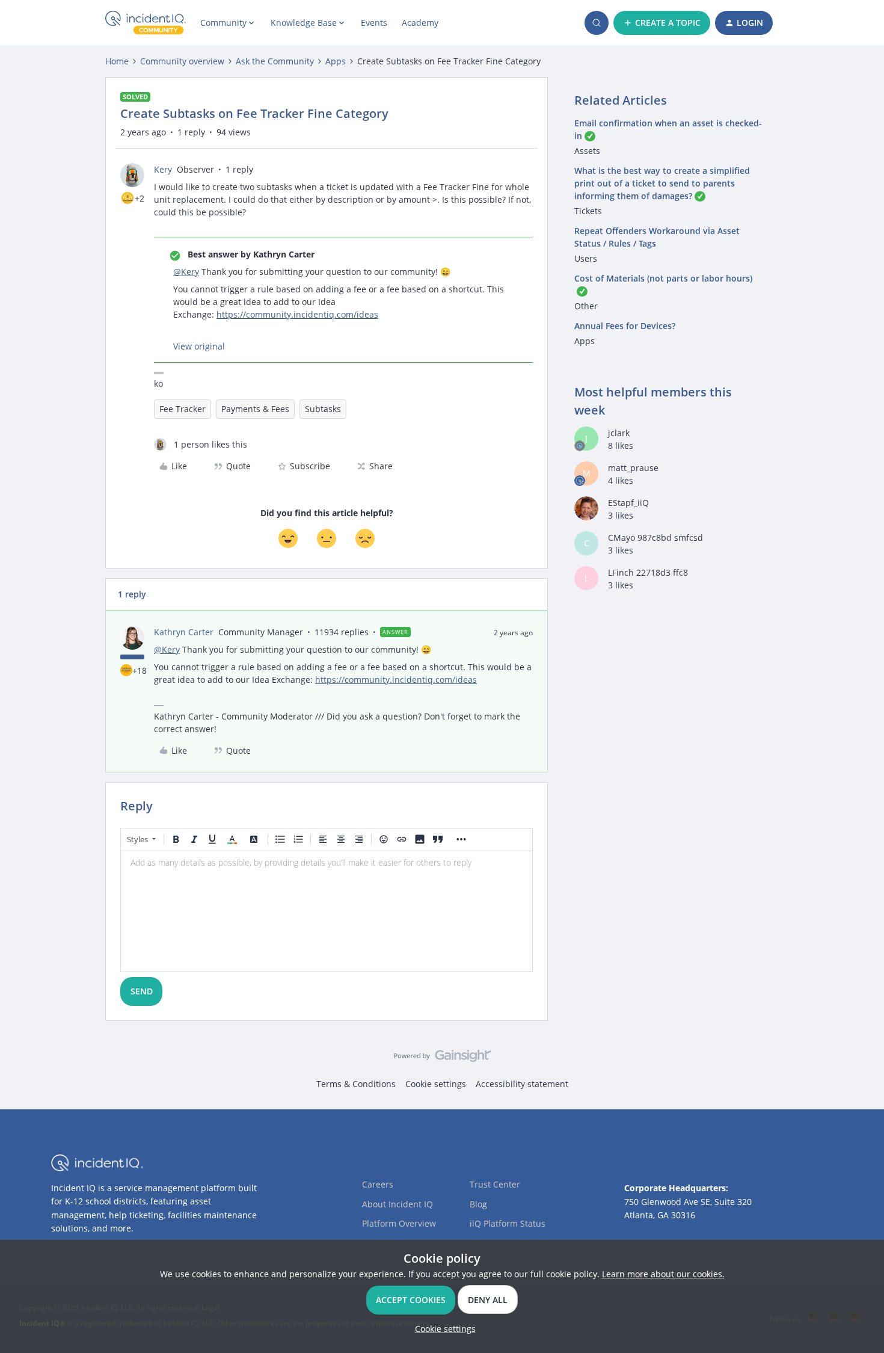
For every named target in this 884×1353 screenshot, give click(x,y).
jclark (619, 433)
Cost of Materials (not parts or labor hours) (663, 278)
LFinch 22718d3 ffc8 (648, 572)
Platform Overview (399, 1223)
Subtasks (323, 409)
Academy (420, 22)
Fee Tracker (182, 409)
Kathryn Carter (183, 632)
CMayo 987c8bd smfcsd (655, 537)
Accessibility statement (522, 1083)
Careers (377, 1184)
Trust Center (495, 1184)
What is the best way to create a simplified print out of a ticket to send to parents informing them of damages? (662, 183)
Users (585, 258)
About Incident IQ (397, 1204)
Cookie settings (435, 1083)
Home (117, 61)
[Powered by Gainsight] (442, 1059)
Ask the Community (275, 61)
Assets (587, 150)
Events (374, 22)
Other (586, 306)
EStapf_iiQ (628, 502)
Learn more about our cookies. (663, 1274)
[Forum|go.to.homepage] (145, 23)
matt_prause (633, 467)
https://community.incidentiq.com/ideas (297, 314)
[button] (661, 23)
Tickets (588, 211)
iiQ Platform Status (507, 1223)
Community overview (182, 61)
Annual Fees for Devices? (624, 325)
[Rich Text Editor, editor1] (326, 911)
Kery (163, 169)
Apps (335, 61)
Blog (478, 1204)
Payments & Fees (255, 409)
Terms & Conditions (356, 1083)
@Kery (186, 271)
